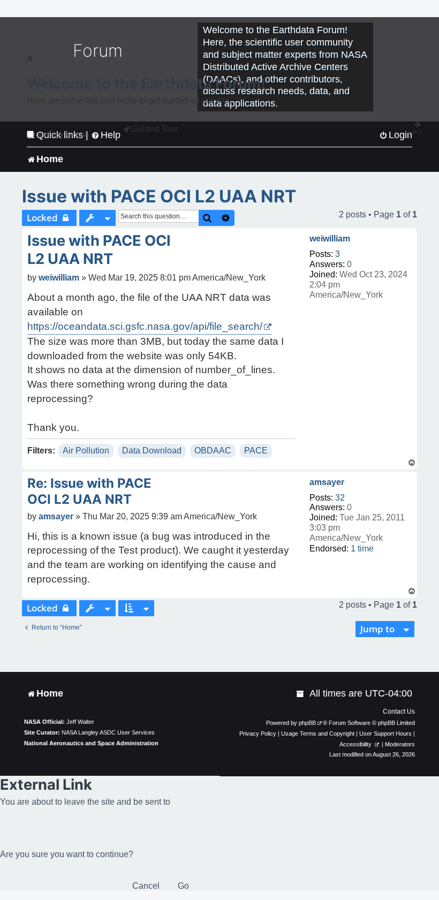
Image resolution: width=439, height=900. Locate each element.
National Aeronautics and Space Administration (91, 743)
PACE (256, 450)
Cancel (146, 885)
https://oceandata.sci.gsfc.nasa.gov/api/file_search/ (144, 326)
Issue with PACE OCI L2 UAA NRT (159, 196)
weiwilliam (329, 238)
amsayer (326, 482)
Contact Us (399, 711)
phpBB (307, 723)
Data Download (151, 450)
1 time (362, 548)
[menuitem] (301, 693)
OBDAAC (212, 450)
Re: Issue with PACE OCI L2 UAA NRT (89, 491)
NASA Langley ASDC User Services (108, 732)
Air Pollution (86, 450)
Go (183, 885)
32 (340, 497)
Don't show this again (62, 135)
